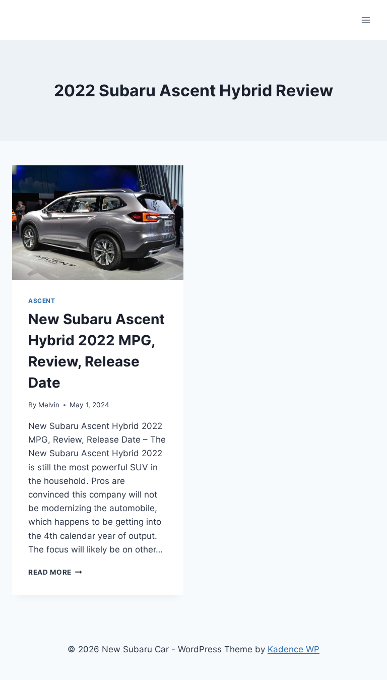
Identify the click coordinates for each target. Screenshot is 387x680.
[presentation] (97, 222)
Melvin (48, 405)
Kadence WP (293, 649)
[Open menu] (365, 20)
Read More (55, 572)
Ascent (41, 300)
